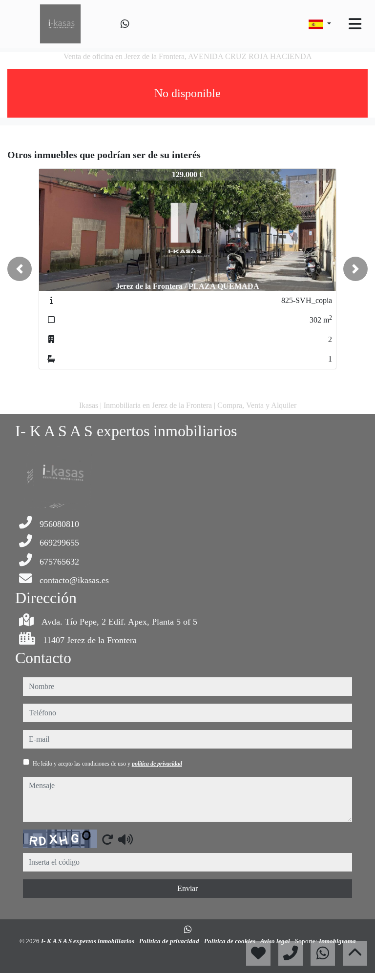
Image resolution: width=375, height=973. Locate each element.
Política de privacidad (170, 941)
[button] (19, 269)
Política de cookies (230, 941)
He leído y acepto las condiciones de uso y (107, 763)
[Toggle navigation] (355, 24)
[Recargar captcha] (107, 839)
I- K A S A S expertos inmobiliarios (88, 941)
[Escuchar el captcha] (125, 839)
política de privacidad (157, 763)
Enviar (187, 888)
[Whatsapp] (125, 24)
